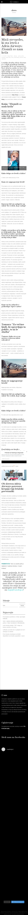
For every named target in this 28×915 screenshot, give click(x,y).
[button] (14, 452)
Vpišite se (14, 461)
